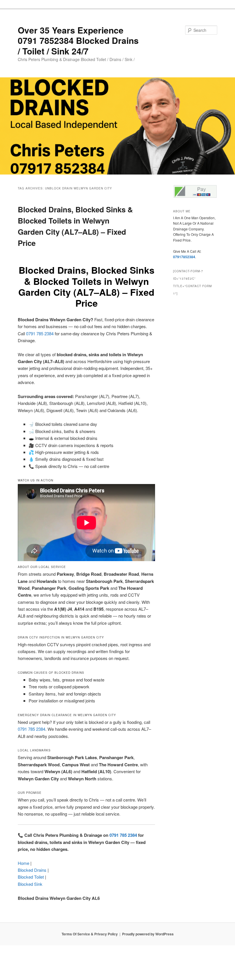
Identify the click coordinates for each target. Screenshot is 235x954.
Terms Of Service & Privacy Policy (90, 934)
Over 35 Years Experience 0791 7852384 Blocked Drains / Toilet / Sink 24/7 (78, 40)
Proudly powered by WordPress (148, 934)
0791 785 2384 (40, 333)
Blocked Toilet (31, 877)
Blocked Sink (30, 884)
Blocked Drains (32, 870)
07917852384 (184, 256)
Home (23, 863)
